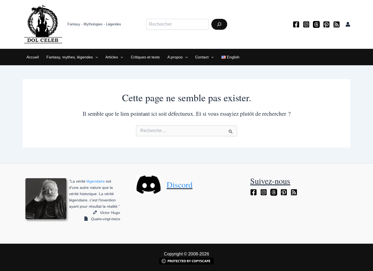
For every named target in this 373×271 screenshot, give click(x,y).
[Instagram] (306, 24)
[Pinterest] (326, 24)
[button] (95, 57)
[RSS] (336, 24)
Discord (180, 184)
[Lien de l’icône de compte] (347, 24)
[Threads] (316, 24)
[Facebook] (296, 24)
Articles (111, 57)
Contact (202, 57)
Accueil (32, 57)
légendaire (96, 181)
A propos (175, 57)
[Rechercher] (219, 24)
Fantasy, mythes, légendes (69, 57)
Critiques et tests (145, 57)
